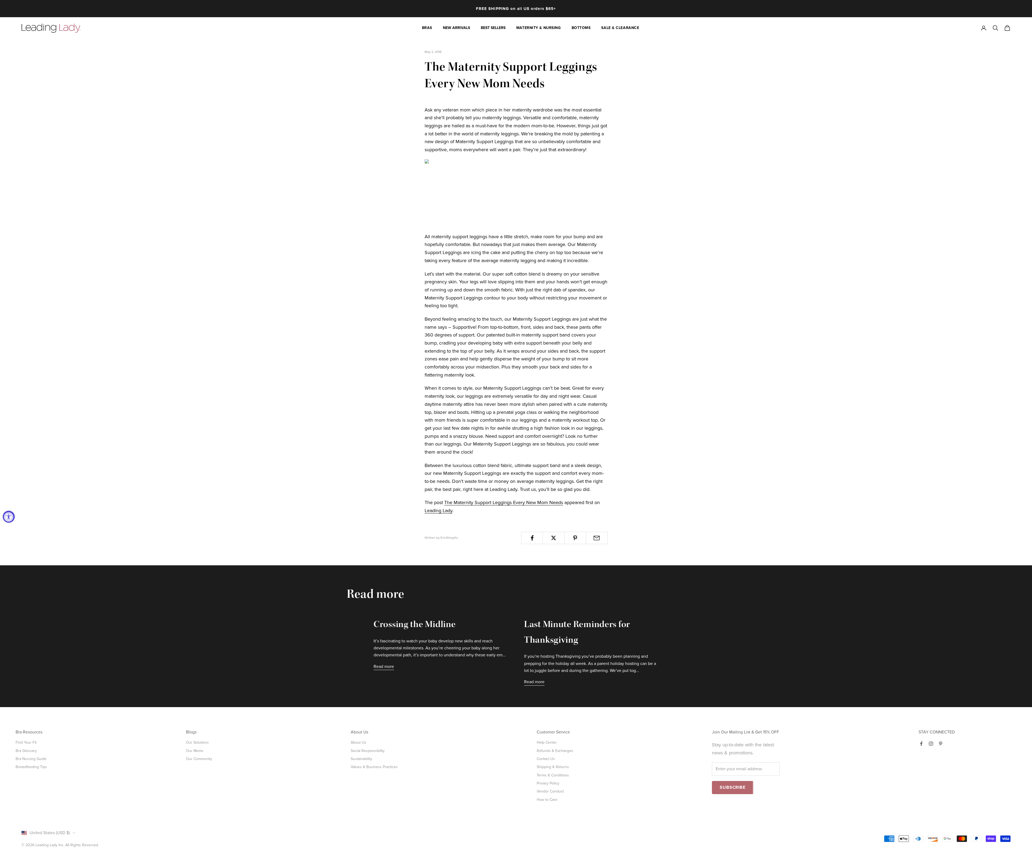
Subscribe (732, 787)
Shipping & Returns (553, 767)
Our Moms (194, 750)
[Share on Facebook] (532, 538)
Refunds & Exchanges (555, 750)
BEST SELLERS (493, 28)
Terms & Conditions (553, 775)
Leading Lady (438, 510)
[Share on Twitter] (553, 538)
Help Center (547, 742)
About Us (358, 742)
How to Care (547, 799)
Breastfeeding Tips (31, 767)
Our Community (199, 759)
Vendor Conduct (550, 791)
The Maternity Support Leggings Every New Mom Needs (503, 502)
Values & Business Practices (374, 767)
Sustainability (361, 759)
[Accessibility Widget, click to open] (9, 517)
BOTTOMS (581, 28)
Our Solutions (197, 742)
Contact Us (546, 759)
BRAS (427, 28)
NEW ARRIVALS (456, 28)
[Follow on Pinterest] (940, 743)
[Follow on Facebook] (921, 743)
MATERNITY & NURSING (538, 28)
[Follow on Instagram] (931, 743)
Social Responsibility (368, 750)
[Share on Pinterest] (575, 538)
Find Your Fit (26, 742)
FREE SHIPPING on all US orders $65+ (516, 8)
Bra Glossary (26, 750)
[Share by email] (596, 538)
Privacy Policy (548, 783)
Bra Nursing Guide (31, 759)
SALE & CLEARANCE (620, 28)
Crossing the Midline (415, 625)
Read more (384, 666)
